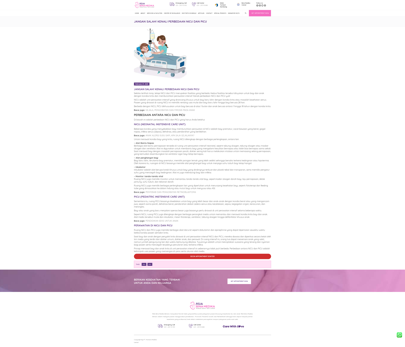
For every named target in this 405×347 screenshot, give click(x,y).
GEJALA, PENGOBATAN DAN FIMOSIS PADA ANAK (170, 110)
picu (150, 264)
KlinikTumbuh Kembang (223, 5)
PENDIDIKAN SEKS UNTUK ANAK (162, 221)
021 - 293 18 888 (202, 5)
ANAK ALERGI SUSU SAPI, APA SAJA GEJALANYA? (170, 135)
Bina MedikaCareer (246, 4)
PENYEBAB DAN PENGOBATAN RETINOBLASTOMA (171, 192)
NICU (144, 264)
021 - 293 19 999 (181, 5)
